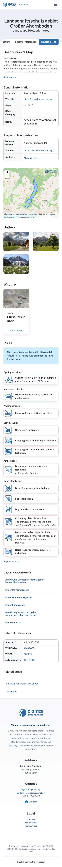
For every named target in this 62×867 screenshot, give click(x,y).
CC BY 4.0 (31, 217)
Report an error (11, 561)
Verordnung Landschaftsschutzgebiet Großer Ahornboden (24, 581)
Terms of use (31, 826)
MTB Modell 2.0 (13, 622)
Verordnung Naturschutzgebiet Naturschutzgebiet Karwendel (21, 613)
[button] (56, 4)
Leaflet (9, 214)
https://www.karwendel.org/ (38, 99)
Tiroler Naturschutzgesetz (18, 597)
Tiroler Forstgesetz (15, 605)
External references (25, 41)
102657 (28, 654)
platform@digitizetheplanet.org (31, 793)
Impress (31, 819)
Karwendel (11, 691)
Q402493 (29, 648)
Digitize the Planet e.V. (35, 862)
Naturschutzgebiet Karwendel (22, 683)
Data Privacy (31, 822)
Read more (8, 77)
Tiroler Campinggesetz (17, 590)
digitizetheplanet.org (31, 789)
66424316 (29, 660)
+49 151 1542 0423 (31, 796)
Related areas (48, 41)
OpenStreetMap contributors (26, 214)
